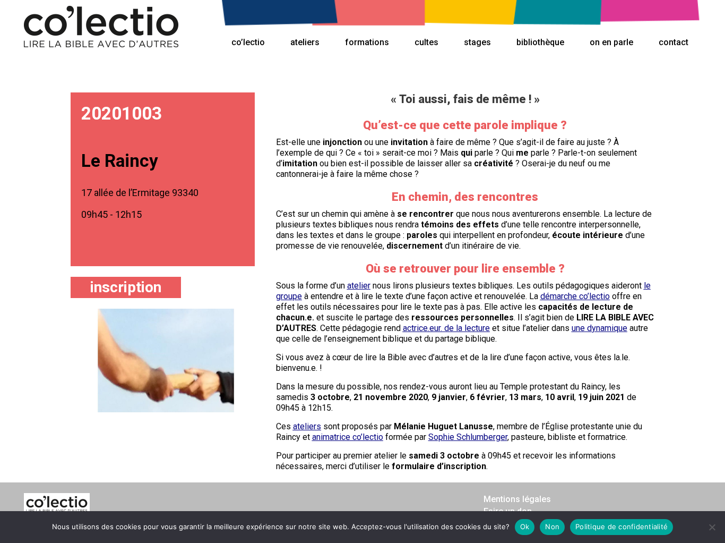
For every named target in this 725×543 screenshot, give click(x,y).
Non (552, 526)
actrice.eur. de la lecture (446, 328)
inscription (125, 287)
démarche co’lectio (575, 296)
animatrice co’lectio (347, 437)
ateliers (307, 426)
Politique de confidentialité (621, 526)
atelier (358, 286)
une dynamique (599, 328)
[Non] (711, 527)
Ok (525, 526)
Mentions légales (517, 499)
